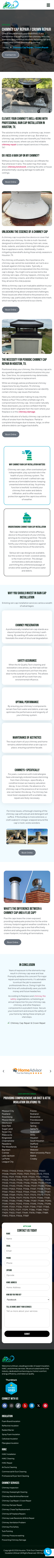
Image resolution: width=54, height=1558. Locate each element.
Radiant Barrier (8, 1430)
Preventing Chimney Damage (14, 1540)
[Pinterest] (45, 1405)
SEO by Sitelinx (43, 1553)
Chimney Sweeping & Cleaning (14, 1492)
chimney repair (9, 144)
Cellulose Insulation (10, 1439)
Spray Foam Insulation (11, 1434)
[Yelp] (25, 1405)
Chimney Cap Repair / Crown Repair (16, 1500)
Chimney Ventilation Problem (14, 1522)
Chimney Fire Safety (10, 1527)
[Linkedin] (32, 1405)
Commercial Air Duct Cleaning (14, 1471)
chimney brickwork (17, 166)
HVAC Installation (9, 1454)
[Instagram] (11, 1405)
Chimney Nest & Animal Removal (15, 1496)
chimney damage (26, 411)
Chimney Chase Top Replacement (16, 1509)
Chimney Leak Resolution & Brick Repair (18, 1518)
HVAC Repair (7, 1463)
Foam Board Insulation (11, 1421)
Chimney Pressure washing (13, 1535)
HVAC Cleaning (8, 1458)
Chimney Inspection (10, 1487)
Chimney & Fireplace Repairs (13, 1514)
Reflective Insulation (10, 1425)
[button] (48, 4)
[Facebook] (4, 1405)
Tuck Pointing (7, 1531)
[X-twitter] (38, 1405)
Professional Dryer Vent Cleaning (15, 1476)
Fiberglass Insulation (10, 1443)
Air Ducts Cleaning (9, 1467)
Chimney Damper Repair (12, 1505)
